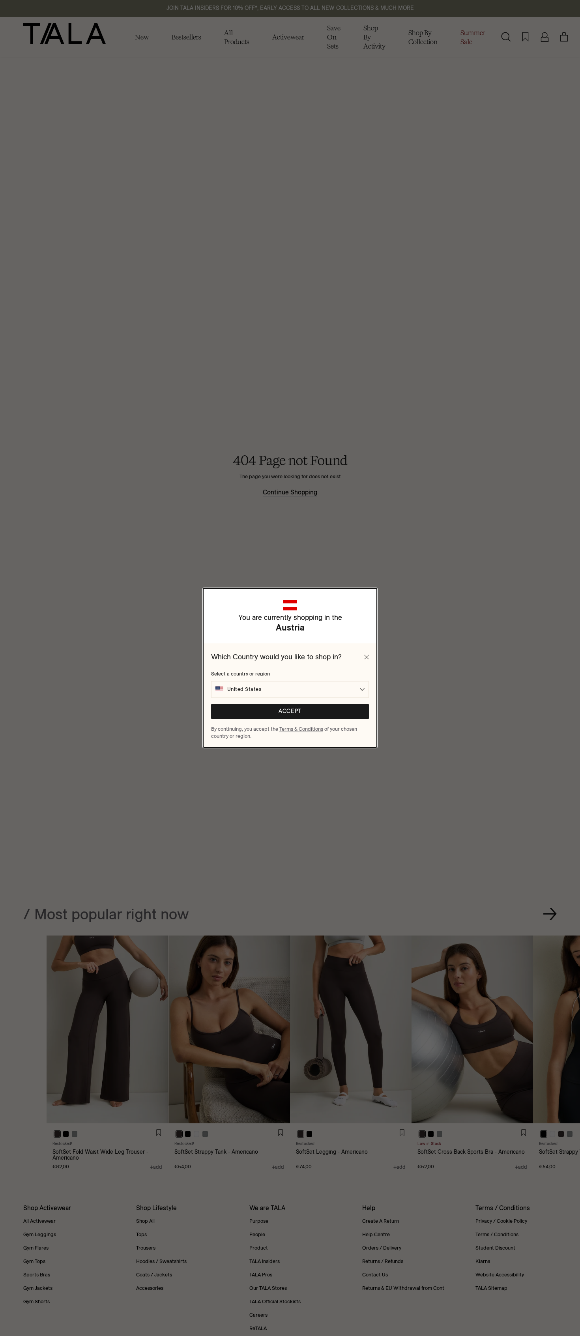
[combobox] (290, 689)
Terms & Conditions (301, 729)
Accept (290, 712)
